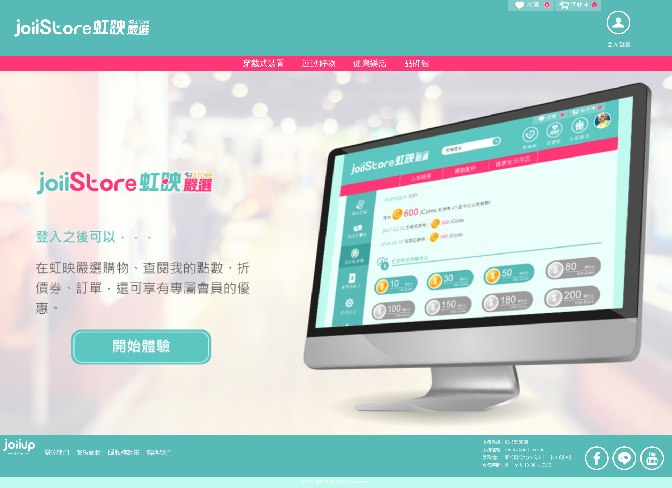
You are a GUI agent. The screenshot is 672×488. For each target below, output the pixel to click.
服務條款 (88, 452)
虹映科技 (325, 481)
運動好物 (319, 63)
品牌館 (416, 63)
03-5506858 (516, 442)
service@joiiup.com (524, 449)
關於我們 (56, 452)
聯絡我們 (159, 452)
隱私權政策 (124, 452)
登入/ (613, 44)
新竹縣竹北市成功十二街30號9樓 (538, 457)
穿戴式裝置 (264, 63)
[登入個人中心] (618, 22)
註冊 (625, 44)
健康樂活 (370, 63)
